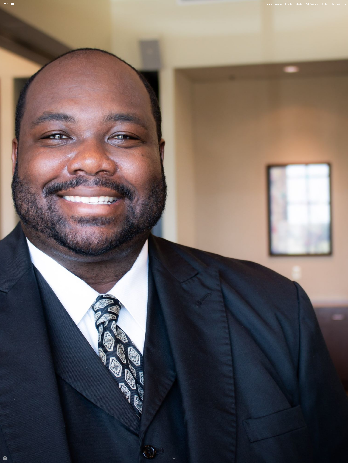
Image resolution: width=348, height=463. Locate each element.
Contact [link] (336, 4)
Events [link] (288, 4)
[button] (344, 4)
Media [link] (299, 4)
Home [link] (268, 4)
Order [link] (325, 4)
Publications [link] (312, 4)
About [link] (278, 4)
